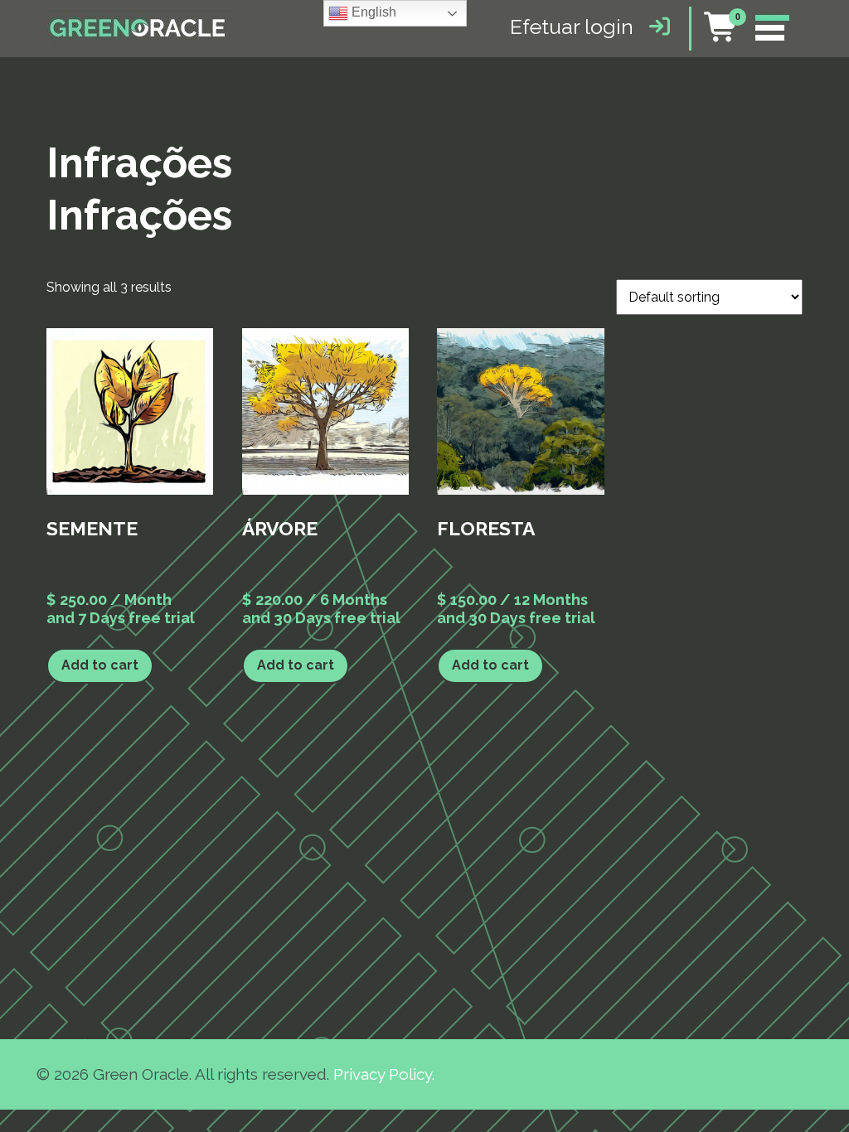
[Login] (655, 26)
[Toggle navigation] (771, 29)
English (372, 12)
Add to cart (99, 665)
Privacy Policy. (383, 1074)
